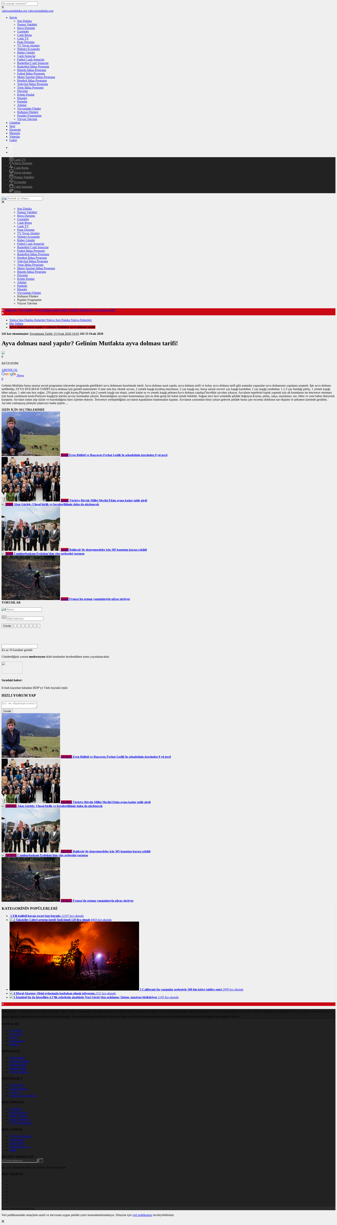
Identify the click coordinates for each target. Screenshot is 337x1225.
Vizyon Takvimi (27, 119)
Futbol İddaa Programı (31, 73)
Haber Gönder (26, 52)
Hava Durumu (26, 28)
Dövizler (22, 91)
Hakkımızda (16, 1041)
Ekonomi (15, 129)
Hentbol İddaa (18, 1064)
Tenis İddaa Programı (30, 87)
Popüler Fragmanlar (29, 115)
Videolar (14, 136)
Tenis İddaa (16, 1143)
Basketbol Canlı (19, 1146)
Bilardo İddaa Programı (31, 70)
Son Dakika (24, 21)
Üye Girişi (15, 1030)
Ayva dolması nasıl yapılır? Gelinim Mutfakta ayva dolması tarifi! (75, 310)
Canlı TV (23, 38)
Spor (12, 126)
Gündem (14, 122)
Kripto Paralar (26, 94)
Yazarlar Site (17, 1139)
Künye (13, 1037)
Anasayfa (11, 310)
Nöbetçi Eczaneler (28, 49)
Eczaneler (19, 182)
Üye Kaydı (16, 1034)
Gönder (7, 625)
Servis (13, 17)
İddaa (17, 191)
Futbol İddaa (17, 1057)
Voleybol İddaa (18, 1071)
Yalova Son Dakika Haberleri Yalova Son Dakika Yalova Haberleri (50, 320)
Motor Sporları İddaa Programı (36, 77)
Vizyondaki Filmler (29, 108)
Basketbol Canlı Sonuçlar (33, 63)
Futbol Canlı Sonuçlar (30, 59)
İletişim (13, 1044)
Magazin (14, 133)
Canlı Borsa (24, 35)
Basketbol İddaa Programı (33, 66)
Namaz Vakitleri (27, 24)
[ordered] (26, 626)
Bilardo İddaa (17, 1068)
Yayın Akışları (22, 172)
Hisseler (22, 98)
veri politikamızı (142, 1215)
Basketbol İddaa (19, 1061)
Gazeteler (23, 31)
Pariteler (22, 101)
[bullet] (30, 626)
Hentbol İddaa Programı (32, 80)
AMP (12, 1150)
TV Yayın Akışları (28, 45)
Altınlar (22, 105)
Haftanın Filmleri (27, 112)
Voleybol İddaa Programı (32, 84)
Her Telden (26, 310)
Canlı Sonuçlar (26, 56)
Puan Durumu (26, 42)
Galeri (13, 140)
